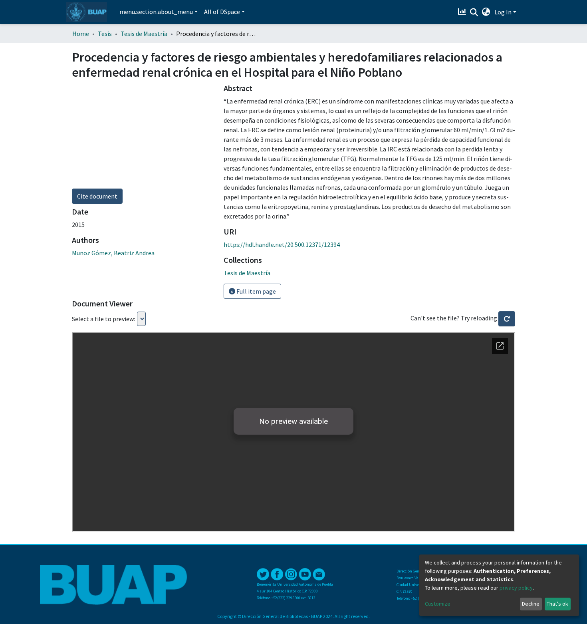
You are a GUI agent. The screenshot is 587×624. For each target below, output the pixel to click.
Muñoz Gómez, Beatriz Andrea (113, 253)
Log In (503, 12)
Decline (530, 603)
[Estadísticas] (463, 12)
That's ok (557, 603)
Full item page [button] (255, 291)
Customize (437, 603)
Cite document (97, 196)
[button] (486, 12)
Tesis (105, 34)
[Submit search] (474, 12)
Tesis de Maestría (144, 34)
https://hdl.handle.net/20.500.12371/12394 (282, 244)
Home (80, 34)
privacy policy (516, 587)
